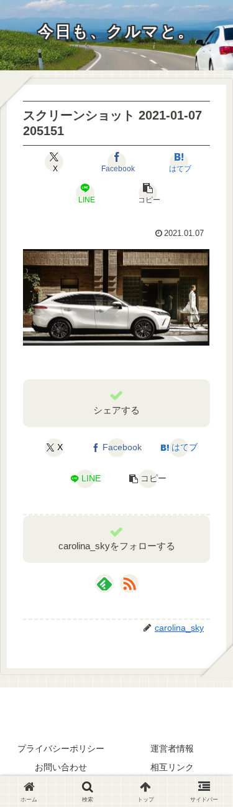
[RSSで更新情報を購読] (129, 583)
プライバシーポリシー (60, 748)
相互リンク (172, 767)
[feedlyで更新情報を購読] (104, 583)
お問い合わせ (61, 767)
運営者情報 (172, 748)
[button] (147, 193)
